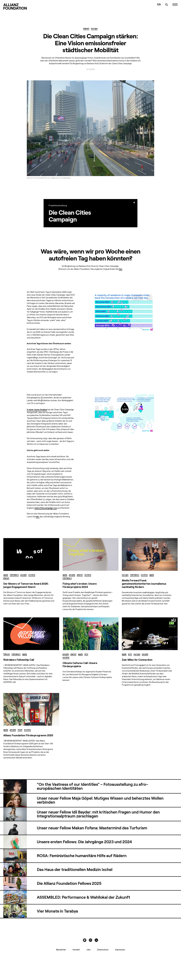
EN (159, 4)
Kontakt (76, 949)
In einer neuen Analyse (37, 409)
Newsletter (61, 949)
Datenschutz (102, 949)
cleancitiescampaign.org (45, 507)
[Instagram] (90, 940)
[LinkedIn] (96, 940)
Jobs (88, 949)
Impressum (120, 949)
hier (120, 269)
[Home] (15, 6)
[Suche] (166, 4)
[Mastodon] (84, 940)
